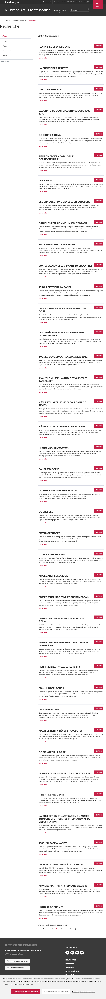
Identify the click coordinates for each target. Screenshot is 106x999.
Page (5, 46)
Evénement (7, 51)
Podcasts (69, 964)
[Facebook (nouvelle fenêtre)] (67, 953)
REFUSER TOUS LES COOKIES (56, 992)
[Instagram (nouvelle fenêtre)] (72, 953)
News (5, 56)
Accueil (8, 20)
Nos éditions (71, 975)
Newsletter (70, 960)
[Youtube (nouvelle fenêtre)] (82, 953)
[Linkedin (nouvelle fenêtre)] (77, 953)
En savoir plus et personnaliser (83, 992)
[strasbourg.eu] (12, 2)
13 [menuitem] (70, 929)
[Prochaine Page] (75, 929)
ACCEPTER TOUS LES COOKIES (25, 992)
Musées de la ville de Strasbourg (27, 10)
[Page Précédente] (38, 929)
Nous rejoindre (72, 971)
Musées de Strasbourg (19, 20)
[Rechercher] (30, 61)
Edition (5, 41)
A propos (69, 967)
